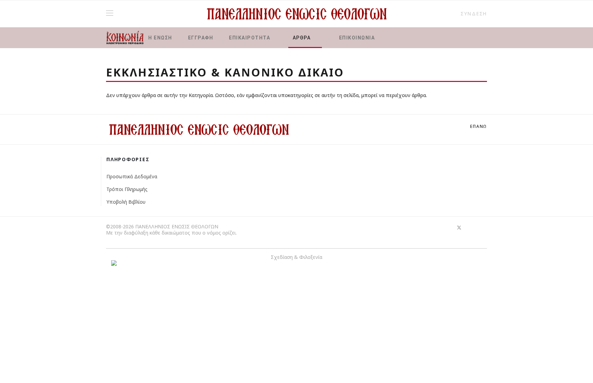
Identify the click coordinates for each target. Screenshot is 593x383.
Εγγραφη (200, 37)
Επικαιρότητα (249, 37)
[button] (470, 13)
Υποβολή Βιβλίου (126, 202)
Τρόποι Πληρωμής (127, 189)
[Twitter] (459, 227)
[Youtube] (471, 227)
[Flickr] (483, 227)
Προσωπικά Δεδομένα (131, 176)
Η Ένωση (160, 37)
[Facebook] (446, 227)
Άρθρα (302, 37)
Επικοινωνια (356, 37)
